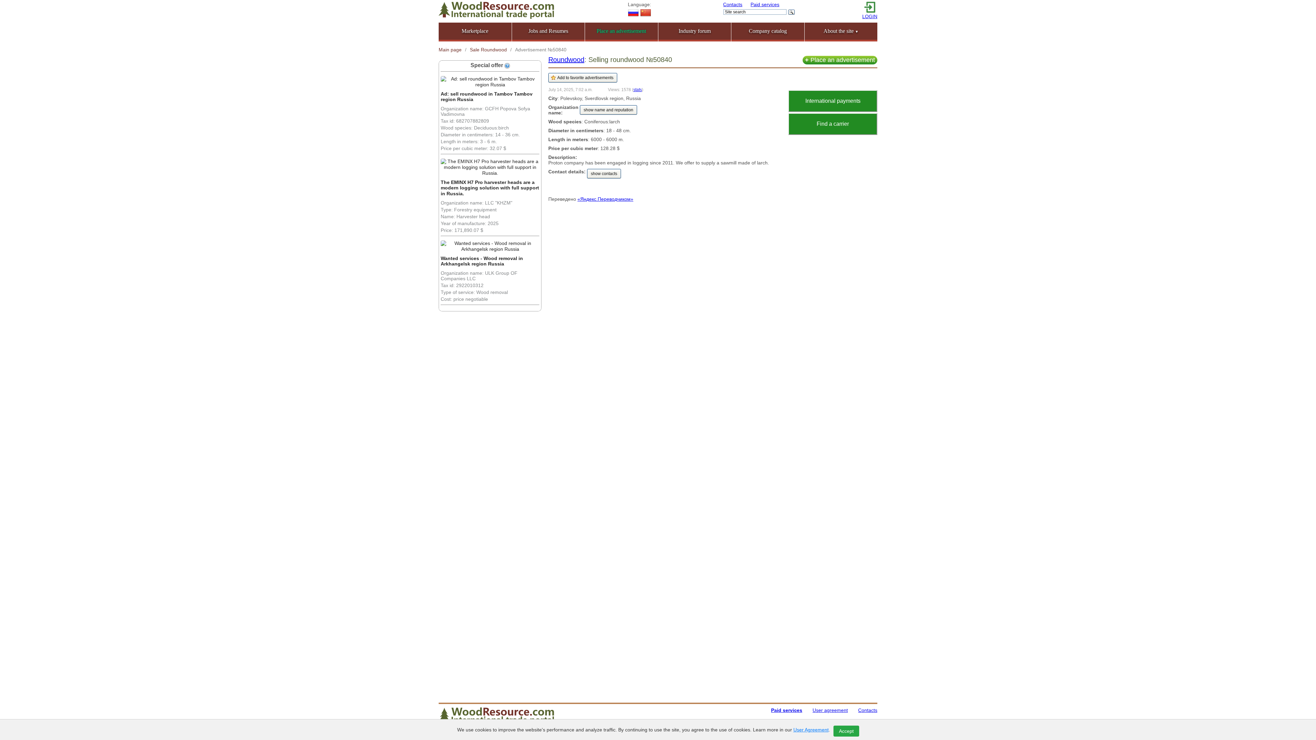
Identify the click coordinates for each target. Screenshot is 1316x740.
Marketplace (475, 31)
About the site (841, 31)
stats (637, 89)
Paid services (765, 4)
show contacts (604, 173)
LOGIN (869, 16)
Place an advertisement (840, 60)
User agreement (830, 710)
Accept (846, 731)
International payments (833, 101)
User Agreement (811, 729)
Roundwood (566, 59)
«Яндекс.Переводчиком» (605, 199)
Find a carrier (833, 124)
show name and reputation (608, 110)
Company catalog (768, 31)
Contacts (732, 4)
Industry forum (695, 31)
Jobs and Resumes (548, 31)
